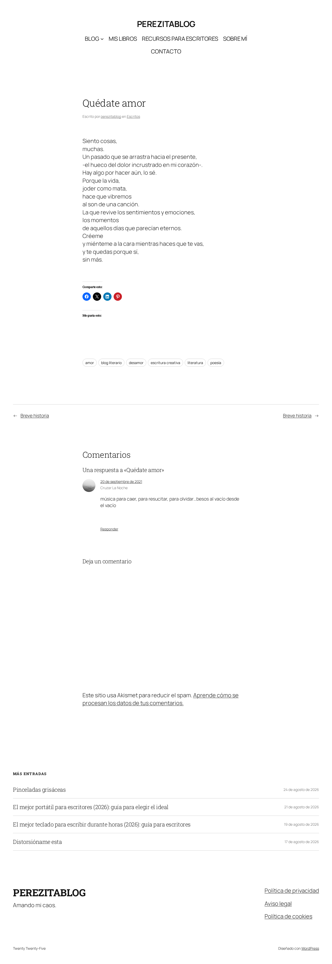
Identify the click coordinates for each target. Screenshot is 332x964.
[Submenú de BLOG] (102, 38)
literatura (195, 362)
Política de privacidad (292, 890)
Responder (109, 529)
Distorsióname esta (37, 841)
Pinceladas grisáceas (39, 789)
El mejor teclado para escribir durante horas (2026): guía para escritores (102, 824)
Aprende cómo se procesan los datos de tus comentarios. (160, 699)
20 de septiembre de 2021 (121, 481)
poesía (215, 362)
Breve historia (34, 415)
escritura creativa (165, 362)
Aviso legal (278, 903)
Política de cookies (288, 916)
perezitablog (166, 24)
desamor (136, 362)
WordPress (310, 948)
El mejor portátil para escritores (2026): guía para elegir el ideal (91, 807)
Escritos (133, 116)
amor (89, 362)
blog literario (111, 362)
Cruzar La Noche (114, 487)
